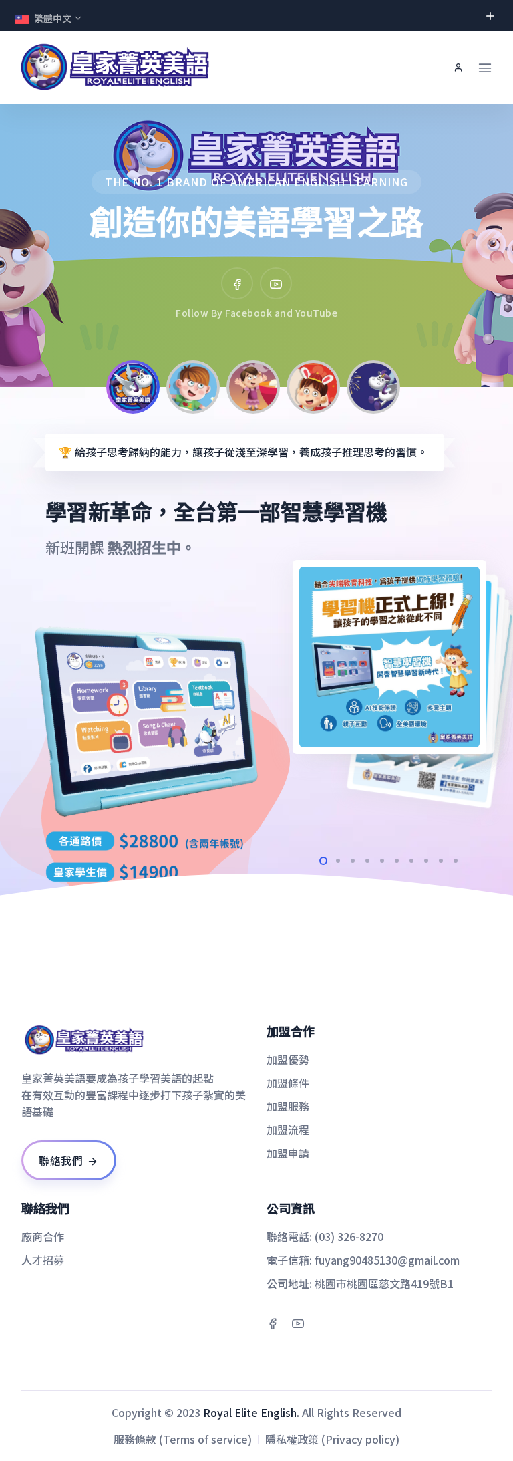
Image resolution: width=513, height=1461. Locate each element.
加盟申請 (288, 1153)
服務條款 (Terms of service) (183, 1439)
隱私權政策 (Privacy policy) (332, 1439)
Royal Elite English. (251, 1412)
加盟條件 (288, 1083)
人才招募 (42, 1260)
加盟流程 (288, 1129)
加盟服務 (288, 1106)
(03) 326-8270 (349, 1236)
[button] (39, 245)
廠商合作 (42, 1236)
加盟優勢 (288, 1059)
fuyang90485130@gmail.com (387, 1260)
